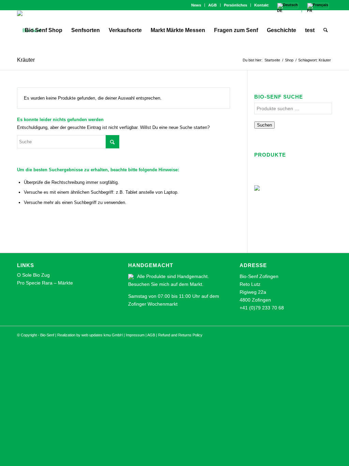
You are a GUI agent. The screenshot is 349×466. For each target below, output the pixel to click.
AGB (212, 5)
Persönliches (235, 5)
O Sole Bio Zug (33, 275)
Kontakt (261, 5)
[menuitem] (196, 5)
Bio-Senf (47, 335)
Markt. (196, 284)
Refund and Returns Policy (180, 335)
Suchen (264, 125)
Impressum (135, 335)
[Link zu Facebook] (19, 5)
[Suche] (325, 30)
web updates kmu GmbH (102, 335)
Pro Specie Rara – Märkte (45, 283)
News (196, 5)
